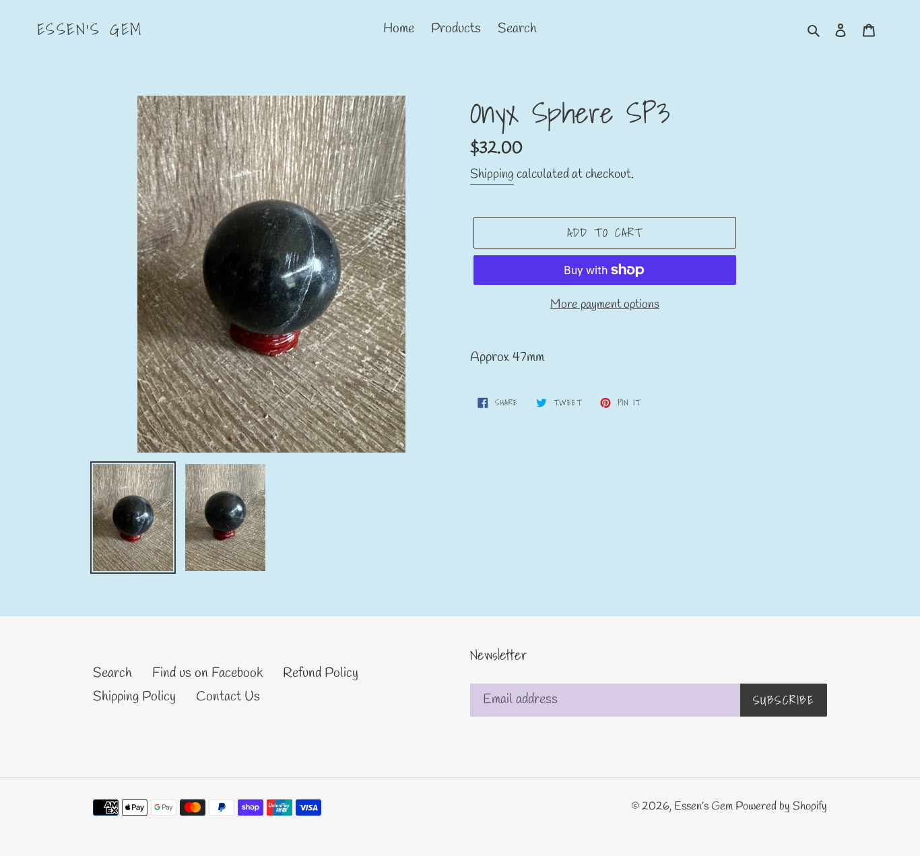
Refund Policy (320, 673)
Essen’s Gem (89, 29)
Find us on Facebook (207, 673)
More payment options (604, 304)
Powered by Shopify (781, 806)
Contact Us (228, 697)
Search (112, 673)
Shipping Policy (134, 697)
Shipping (492, 174)
